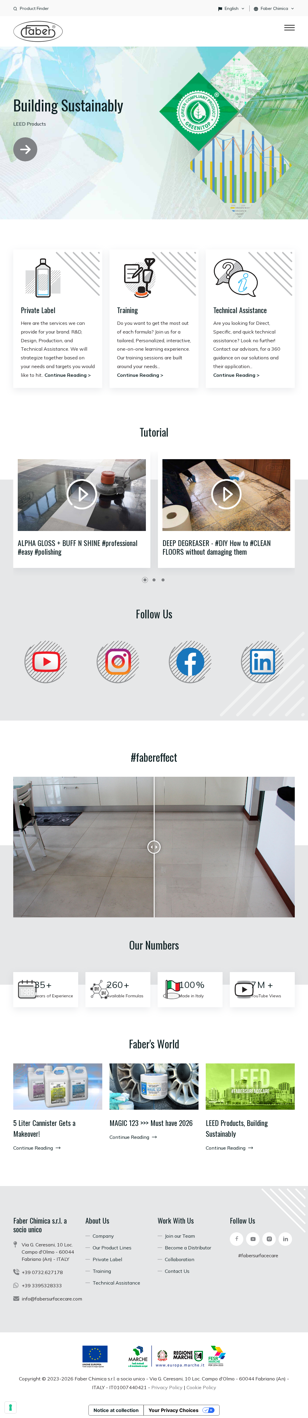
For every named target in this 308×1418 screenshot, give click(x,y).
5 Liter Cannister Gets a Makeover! (44, 1128)
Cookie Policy (201, 1387)
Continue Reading (33, 1148)
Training (127, 310)
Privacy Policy (167, 1387)
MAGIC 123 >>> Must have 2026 (151, 1122)
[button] (144, 580)
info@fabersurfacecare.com (52, 1299)
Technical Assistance (240, 310)
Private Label (38, 310)
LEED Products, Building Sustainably (237, 1128)
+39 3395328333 (42, 1285)
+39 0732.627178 (42, 1272)
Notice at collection (116, 1410)
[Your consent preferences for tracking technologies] (10, 1407)
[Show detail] (57, 1086)
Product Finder (34, 8)
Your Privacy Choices (174, 1410)
